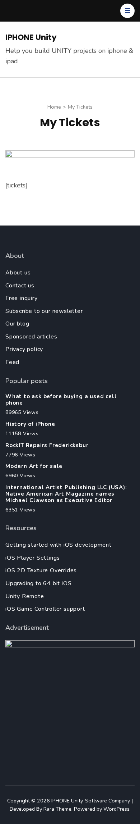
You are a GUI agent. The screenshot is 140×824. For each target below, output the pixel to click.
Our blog (17, 324)
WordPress (116, 808)
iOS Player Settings (32, 558)
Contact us (19, 286)
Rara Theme (57, 808)
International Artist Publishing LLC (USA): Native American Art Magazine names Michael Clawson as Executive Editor (66, 494)
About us (18, 273)
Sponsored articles (31, 337)
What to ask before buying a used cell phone (61, 399)
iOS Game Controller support (45, 609)
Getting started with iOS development (58, 545)
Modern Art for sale (33, 466)
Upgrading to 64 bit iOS (38, 583)
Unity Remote (24, 596)
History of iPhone (30, 424)
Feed (12, 362)
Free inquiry (21, 298)
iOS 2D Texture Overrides (41, 570)
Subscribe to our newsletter (44, 311)
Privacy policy (24, 349)
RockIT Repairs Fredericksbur (46, 445)
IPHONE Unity (31, 37)
